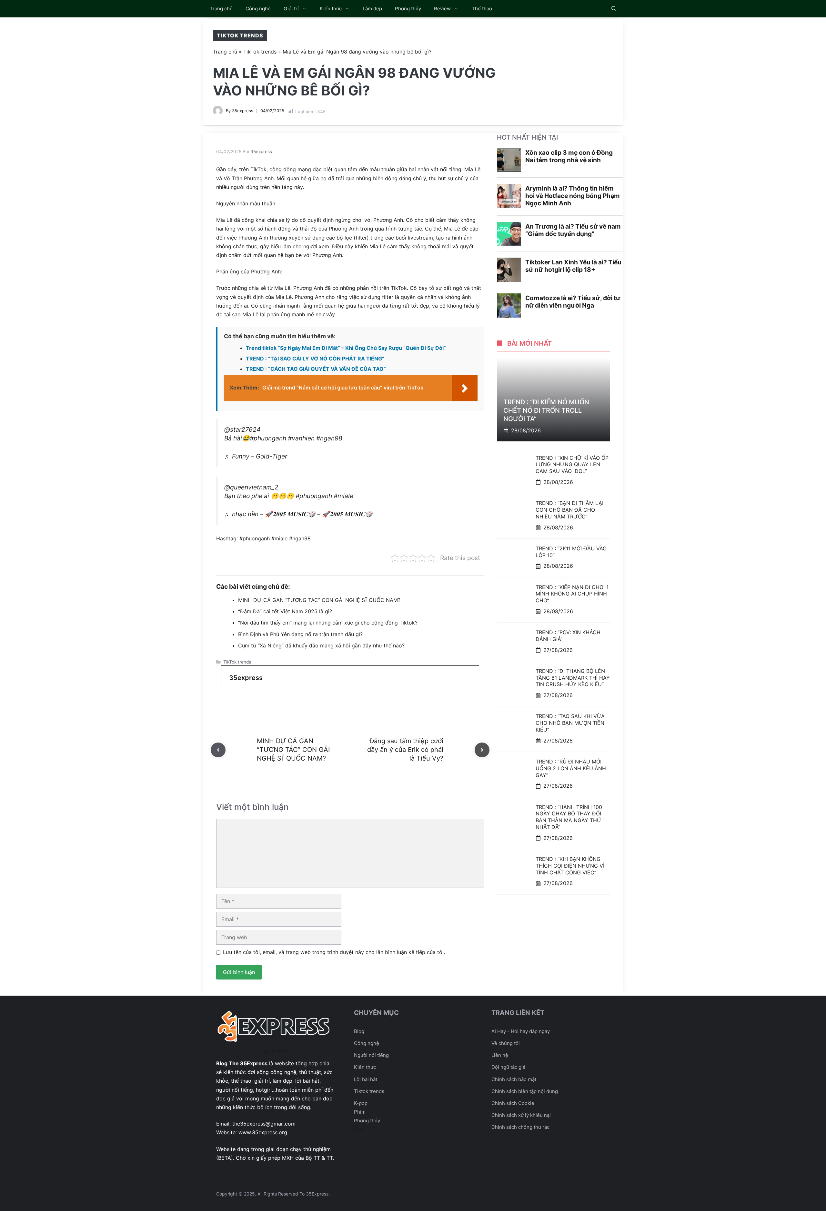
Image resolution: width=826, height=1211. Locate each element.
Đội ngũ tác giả (508, 1067)
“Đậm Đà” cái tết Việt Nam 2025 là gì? (285, 611)
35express (242, 110)
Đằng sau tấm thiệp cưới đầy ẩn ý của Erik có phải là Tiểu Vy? (405, 749)
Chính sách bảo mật (513, 1079)
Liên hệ (499, 1055)
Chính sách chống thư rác (520, 1127)
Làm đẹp (372, 8)
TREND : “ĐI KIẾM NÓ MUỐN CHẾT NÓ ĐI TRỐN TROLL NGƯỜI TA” (546, 410)
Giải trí (291, 8)
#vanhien (301, 438)
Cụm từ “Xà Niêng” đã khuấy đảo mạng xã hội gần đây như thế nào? (321, 645)
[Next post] (482, 750)
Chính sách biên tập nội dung (524, 1091)
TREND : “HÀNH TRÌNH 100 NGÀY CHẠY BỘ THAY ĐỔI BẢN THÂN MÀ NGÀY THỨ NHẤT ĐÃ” (569, 817)
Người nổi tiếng (371, 1055)
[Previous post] (218, 750)
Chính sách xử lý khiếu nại (521, 1115)
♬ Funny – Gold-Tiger (255, 456)
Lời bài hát (365, 1079)
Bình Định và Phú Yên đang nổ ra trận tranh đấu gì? (300, 634)
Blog (359, 1031)
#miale (343, 496)
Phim (360, 1112)
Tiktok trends (369, 1091)
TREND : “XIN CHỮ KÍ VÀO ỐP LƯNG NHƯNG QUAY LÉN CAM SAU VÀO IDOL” (572, 464)
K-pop (361, 1103)
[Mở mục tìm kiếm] (614, 8)
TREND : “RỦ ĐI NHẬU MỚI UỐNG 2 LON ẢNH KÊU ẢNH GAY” (571, 768)
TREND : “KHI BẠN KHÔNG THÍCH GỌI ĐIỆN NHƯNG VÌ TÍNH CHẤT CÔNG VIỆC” (570, 866)
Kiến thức (331, 8)
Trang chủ (221, 8)
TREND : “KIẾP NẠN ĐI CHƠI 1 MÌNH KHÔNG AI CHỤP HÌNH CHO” (572, 594)
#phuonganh (268, 438)
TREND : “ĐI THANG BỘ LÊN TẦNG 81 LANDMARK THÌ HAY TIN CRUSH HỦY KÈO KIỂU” (573, 678)
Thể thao (482, 8)
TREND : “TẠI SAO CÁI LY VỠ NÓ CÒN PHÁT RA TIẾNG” (315, 358)
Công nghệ (258, 8)
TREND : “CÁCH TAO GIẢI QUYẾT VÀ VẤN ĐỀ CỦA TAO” (316, 369)
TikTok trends (240, 35)
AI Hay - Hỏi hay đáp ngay (520, 1031)
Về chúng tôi (505, 1043)
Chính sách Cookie (512, 1103)
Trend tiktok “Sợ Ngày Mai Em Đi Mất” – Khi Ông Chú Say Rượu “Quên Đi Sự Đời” (346, 348)
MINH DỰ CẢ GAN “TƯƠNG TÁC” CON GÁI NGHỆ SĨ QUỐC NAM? (319, 600)
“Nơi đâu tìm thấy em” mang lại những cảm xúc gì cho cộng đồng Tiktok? (328, 622)
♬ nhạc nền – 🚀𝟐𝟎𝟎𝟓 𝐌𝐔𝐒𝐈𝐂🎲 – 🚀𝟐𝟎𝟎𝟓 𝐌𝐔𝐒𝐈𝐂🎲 (298, 514)
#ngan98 (329, 438)
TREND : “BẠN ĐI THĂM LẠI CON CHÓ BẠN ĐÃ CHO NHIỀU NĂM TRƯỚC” (569, 510)
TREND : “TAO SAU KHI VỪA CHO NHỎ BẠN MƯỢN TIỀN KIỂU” (570, 723)
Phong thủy (408, 8)
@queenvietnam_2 (251, 487)
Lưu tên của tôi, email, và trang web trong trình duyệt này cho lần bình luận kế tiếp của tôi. (334, 952)
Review (442, 8)
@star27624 (242, 429)
